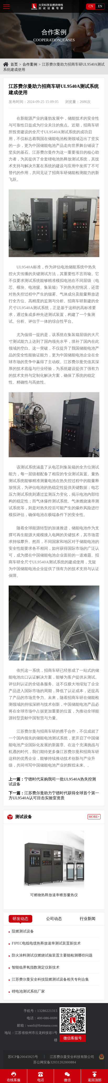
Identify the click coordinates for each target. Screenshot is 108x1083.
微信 (67, 1080)
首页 (14, 64)
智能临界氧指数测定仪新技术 (36, 967)
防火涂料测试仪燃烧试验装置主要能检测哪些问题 (52, 955)
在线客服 (13, 1080)
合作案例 (30, 64)
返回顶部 (94, 1080)
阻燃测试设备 (23, 931)
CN (91, 6)
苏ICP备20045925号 (23, 1057)
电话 (40, 1080)
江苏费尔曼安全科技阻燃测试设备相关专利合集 (50, 979)
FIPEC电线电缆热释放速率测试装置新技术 (46, 943)
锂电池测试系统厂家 (28, 991)
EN (100, 6)
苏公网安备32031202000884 (54, 1062)
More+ (94, 817)
